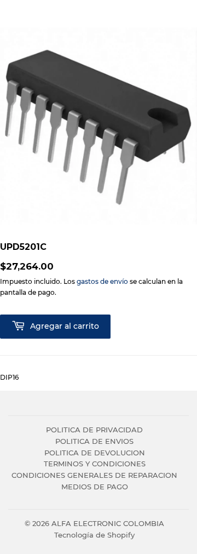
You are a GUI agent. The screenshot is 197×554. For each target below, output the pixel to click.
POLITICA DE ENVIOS (94, 441)
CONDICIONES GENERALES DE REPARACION (94, 475)
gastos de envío (102, 281)
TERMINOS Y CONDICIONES (95, 463)
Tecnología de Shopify (94, 534)
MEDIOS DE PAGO (94, 486)
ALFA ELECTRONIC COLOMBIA (107, 523)
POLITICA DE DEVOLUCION (94, 452)
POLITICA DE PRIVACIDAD (94, 429)
